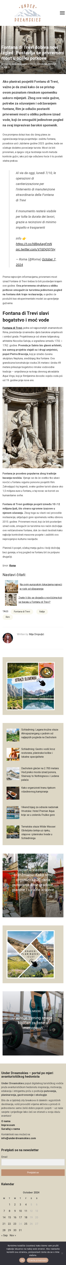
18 (25, 1217)
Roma (12, 565)
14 (4, 1217)
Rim (8, 617)
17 (20, 1217)
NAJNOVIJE (50, 64)
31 (20, 1230)
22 (9, 1223)
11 (25, 1210)
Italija (42, 611)
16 (14, 1217)
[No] (62, 1253)
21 (4, 1223)
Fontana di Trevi (12, 327)
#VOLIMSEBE (33, 1011)
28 (4, 1230)
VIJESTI (5, 67)
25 (25, 1223)
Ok (22, 1260)
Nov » (13, 1235)
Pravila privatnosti (37, 1260)
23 (14, 1223)
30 (14, 1230)
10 (20, 1210)
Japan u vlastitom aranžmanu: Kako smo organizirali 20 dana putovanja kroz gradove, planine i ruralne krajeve (33, 880)
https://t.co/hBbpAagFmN (34, 244)
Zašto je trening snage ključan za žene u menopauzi (33, 1023)
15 (9, 1217)
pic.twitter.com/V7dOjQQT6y (35, 249)
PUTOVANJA (33, 863)
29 (9, 1230)
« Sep (4, 1235)
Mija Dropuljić (19, 64)
